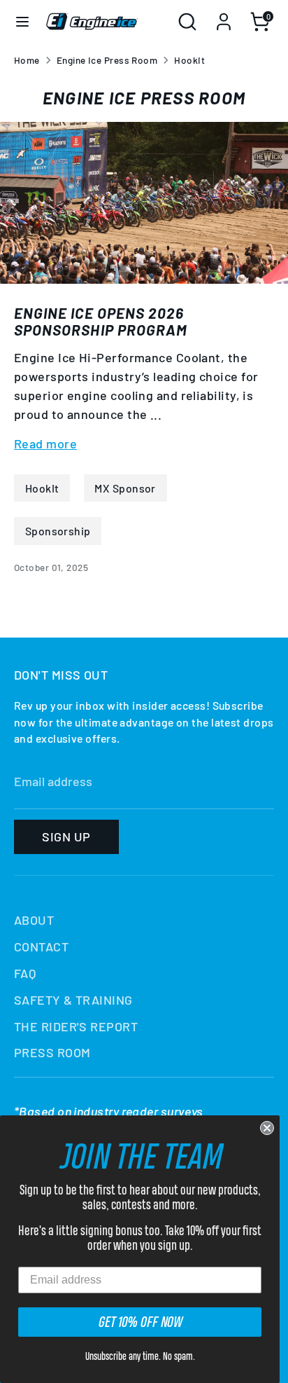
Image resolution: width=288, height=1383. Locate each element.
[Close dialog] (267, 1128)
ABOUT (34, 920)
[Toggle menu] (22, 21)
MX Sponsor (125, 488)
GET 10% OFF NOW (140, 1322)
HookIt (189, 60)
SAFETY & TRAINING (73, 999)
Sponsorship (58, 530)
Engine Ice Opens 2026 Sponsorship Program (100, 321)
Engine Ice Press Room (107, 60)
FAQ (25, 973)
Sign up (66, 836)
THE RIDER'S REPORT (76, 1026)
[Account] (224, 17)
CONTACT (41, 946)
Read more (45, 443)
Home (27, 60)
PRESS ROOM (52, 1052)
